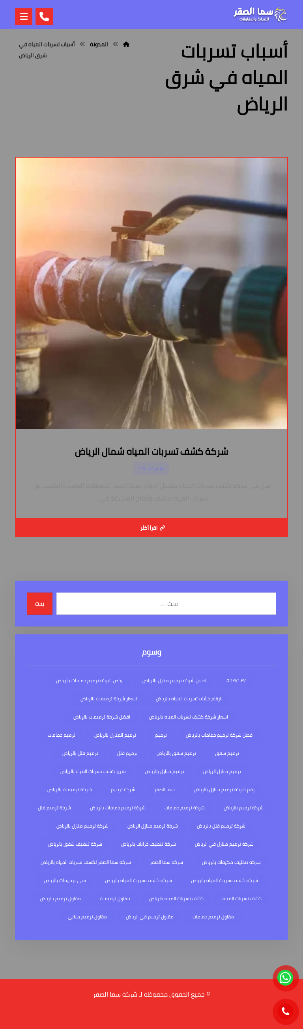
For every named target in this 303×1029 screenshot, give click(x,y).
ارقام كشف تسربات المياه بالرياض (188, 698)
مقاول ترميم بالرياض (60, 898)
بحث (39, 604)
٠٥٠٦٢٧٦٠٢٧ (235, 680)
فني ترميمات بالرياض (65, 880)
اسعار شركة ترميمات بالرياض (108, 698)
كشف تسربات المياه (242, 898)
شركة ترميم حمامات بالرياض (118, 807)
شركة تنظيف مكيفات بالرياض (231, 862)
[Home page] (126, 44)
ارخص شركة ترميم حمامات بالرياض (89, 680)
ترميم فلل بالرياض (80, 753)
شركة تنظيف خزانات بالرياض (148, 843)
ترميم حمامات (61, 734)
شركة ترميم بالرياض (244, 807)
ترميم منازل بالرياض (164, 771)
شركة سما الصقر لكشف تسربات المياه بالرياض (86, 862)
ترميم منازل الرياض (222, 771)
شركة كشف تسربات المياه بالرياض (224, 880)
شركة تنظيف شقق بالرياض (75, 843)
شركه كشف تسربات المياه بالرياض (138, 880)
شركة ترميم (123, 789)
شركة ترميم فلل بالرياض (221, 825)
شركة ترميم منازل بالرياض (82, 825)
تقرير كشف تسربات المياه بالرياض (93, 771)
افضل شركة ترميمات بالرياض (101, 716)
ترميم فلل (127, 753)
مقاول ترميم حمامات (213, 916)
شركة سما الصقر (166, 862)
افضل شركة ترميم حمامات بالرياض (220, 734)
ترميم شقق (227, 753)
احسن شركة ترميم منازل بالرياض (174, 680)
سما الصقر (164, 789)
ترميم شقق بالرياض (176, 753)
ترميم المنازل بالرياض (115, 734)
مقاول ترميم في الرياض (150, 916)
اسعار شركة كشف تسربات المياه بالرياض (188, 716)
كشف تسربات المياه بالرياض (176, 898)
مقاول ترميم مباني (87, 916)
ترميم (161, 734)
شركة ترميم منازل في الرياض (224, 843)
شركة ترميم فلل (54, 807)
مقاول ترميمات (115, 898)
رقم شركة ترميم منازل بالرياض (224, 789)
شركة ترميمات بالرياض (69, 789)
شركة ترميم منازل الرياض (152, 825)
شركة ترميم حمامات (185, 807)
